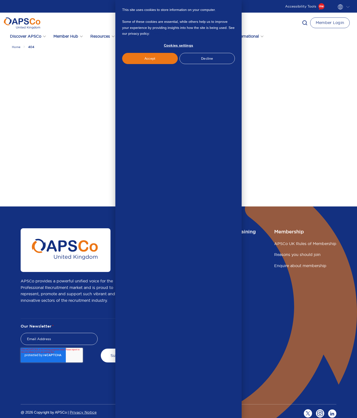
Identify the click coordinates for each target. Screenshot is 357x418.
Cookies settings (178, 45)
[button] (304, 22)
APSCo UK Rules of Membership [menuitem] (305, 243)
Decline (207, 58)
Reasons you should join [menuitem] (297, 254)
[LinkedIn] (332, 413)
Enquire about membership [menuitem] (300, 265)
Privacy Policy (161, 33)
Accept (149, 58)
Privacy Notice (83, 412)
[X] (308, 413)
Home (16, 47)
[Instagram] (320, 413)
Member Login (330, 22)
